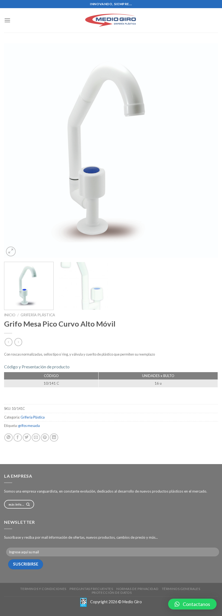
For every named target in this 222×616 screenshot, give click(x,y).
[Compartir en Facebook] (18, 437)
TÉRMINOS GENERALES (181, 589)
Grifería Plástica (38, 315)
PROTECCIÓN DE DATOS (112, 593)
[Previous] (15, 150)
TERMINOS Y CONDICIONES (43, 589)
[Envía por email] (36, 437)
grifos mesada (29, 425)
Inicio (9, 315)
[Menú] (7, 20)
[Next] (207, 150)
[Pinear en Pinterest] (45, 437)
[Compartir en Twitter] (27, 437)
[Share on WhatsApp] (8, 437)
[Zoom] (11, 251)
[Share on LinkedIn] (54, 437)
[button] (192, 604)
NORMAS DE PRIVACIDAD (137, 589)
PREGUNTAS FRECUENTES (91, 589)
